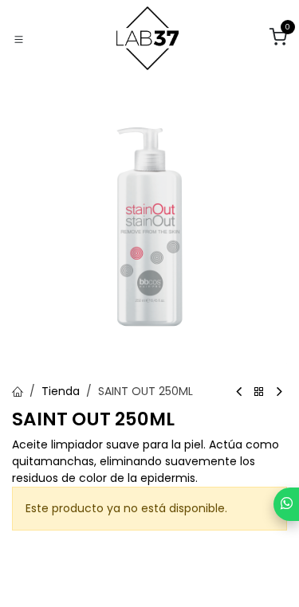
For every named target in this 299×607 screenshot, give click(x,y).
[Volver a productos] (259, 392)
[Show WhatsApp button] (286, 504)
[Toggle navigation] (19, 38)
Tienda (60, 391)
